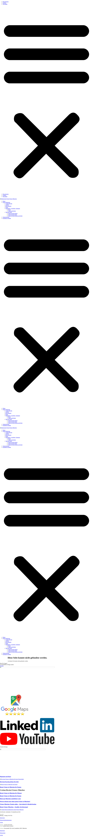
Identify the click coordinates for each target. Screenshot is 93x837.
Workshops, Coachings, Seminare (12, 208)
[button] (46, 99)
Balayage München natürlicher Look (10, 798)
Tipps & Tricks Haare (12, 213)
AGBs (1, 822)
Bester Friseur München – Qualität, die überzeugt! (14, 807)
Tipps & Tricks (8, 212)
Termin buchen (6, 217)
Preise (6, 207)
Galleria (4, 2)
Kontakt (1, 665)
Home (4, 201)
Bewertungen (6, 1)
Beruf (9, 209)
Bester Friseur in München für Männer (11, 793)
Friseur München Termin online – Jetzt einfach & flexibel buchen (18, 804)
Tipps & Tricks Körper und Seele (15, 215)
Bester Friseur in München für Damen (10, 796)
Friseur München (6, 202)
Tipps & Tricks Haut (12, 214)
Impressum (2, 817)
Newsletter (5, 4)
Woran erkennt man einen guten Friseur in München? (15, 801)
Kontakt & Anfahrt (7, 218)
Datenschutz (2, 833)
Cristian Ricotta (8, 203)
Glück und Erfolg (12, 211)
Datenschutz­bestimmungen (6, 820)
